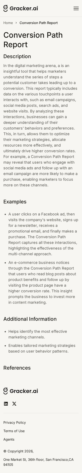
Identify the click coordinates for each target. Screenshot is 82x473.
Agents (8, 439)
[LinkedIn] (5, 403)
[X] (14, 403)
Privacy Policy (14, 422)
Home (8, 23)
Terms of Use (14, 431)
